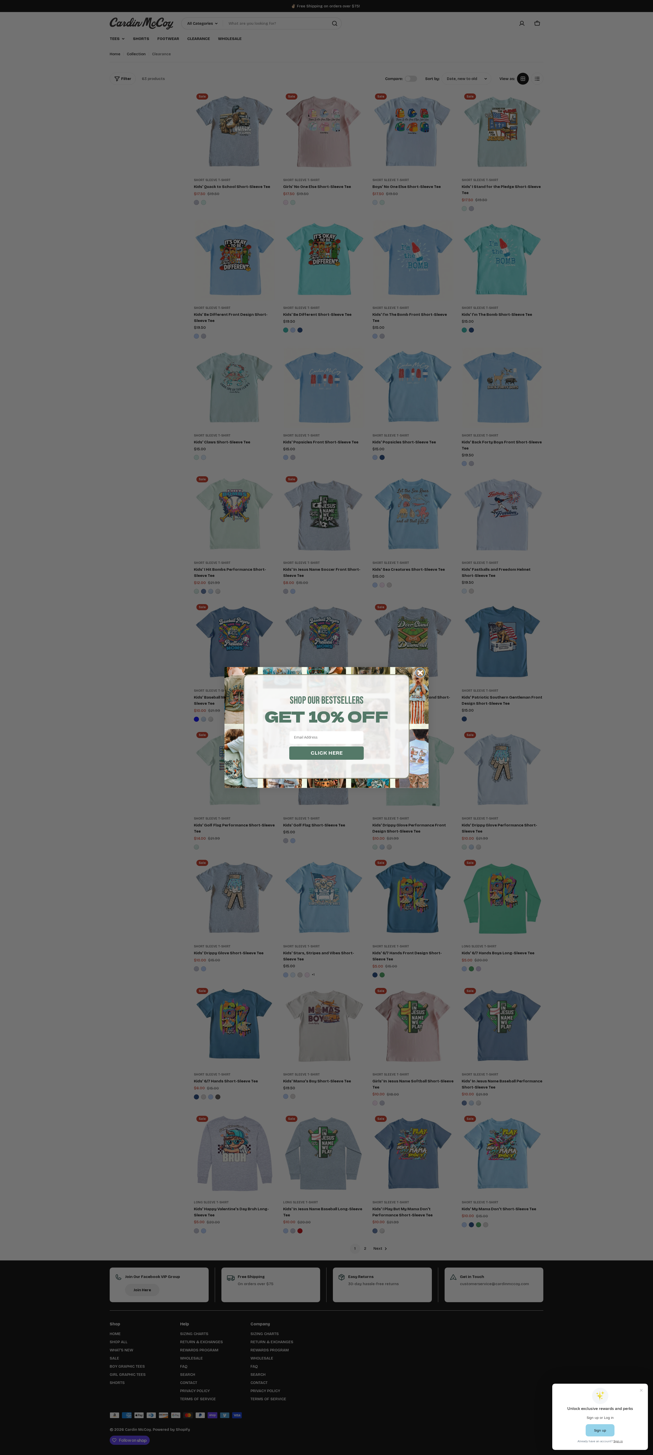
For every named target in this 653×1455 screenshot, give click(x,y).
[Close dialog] (420, 672)
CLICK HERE (327, 753)
